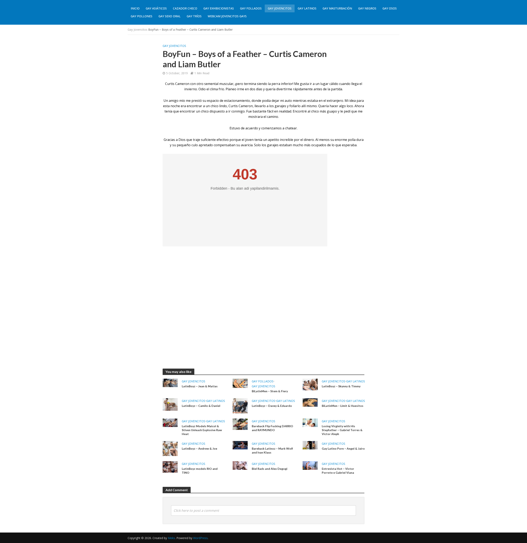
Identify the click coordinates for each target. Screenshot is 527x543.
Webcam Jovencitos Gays (227, 16)
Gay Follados (251, 8)
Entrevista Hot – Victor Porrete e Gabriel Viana (338, 470)
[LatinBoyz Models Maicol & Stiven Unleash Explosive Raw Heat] (170, 422)
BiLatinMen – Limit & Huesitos (342, 405)
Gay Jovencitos (279, 8)
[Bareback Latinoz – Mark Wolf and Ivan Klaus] (240, 445)
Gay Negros (367, 8)
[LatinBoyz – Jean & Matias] (170, 382)
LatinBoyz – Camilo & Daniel (201, 405)
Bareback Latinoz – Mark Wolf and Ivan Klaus (272, 450)
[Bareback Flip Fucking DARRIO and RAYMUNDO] (240, 423)
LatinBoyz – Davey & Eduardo (272, 405)
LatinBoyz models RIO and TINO (200, 470)
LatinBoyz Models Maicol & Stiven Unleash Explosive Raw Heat (202, 430)
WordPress (200, 538)
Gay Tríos (194, 16)
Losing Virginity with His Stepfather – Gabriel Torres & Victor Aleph (342, 430)
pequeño (184, 145)
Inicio (135, 8)
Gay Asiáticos (156, 8)
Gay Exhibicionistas (218, 8)
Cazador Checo (185, 8)
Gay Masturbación (337, 8)
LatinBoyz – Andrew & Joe (199, 448)
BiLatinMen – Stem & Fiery (270, 391)
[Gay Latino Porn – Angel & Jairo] (310, 445)
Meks (171, 538)
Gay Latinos (307, 8)
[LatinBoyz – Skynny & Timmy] (310, 384)
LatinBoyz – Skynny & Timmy (341, 386)
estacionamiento (237, 100)
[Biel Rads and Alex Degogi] (240, 465)
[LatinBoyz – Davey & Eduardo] (240, 405)
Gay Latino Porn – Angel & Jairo (343, 448)
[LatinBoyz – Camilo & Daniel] (170, 404)
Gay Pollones (141, 16)
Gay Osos (389, 8)
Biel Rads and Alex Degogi (269, 468)
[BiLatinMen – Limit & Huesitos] (310, 402)
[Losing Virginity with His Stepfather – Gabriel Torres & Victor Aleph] (310, 422)
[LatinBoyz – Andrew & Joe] (170, 448)
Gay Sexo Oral (170, 16)
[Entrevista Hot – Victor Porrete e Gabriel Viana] (310, 465)
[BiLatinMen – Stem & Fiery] (240, 383)
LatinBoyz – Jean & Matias (200, 386)
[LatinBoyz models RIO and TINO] (170, 466)
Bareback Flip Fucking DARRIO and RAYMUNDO (272, 428)
